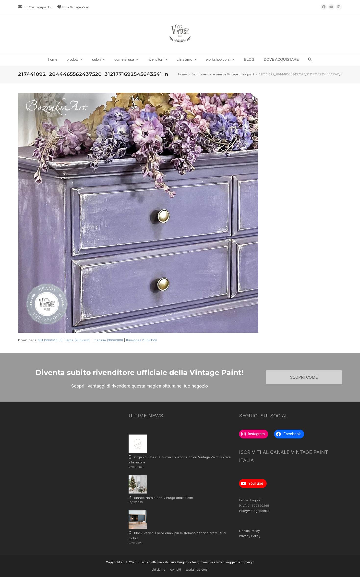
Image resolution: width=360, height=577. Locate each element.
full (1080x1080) (50, 340)
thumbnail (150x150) (141, 340)
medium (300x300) (108, 340)
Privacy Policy (249, 536)
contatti (175, 569)
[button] (310, 59)
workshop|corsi (197, 569)
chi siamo (158, 569)
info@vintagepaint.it (37, 7)
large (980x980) (78, 340)
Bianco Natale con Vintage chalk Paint (163, 498)
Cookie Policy (249, 531)
